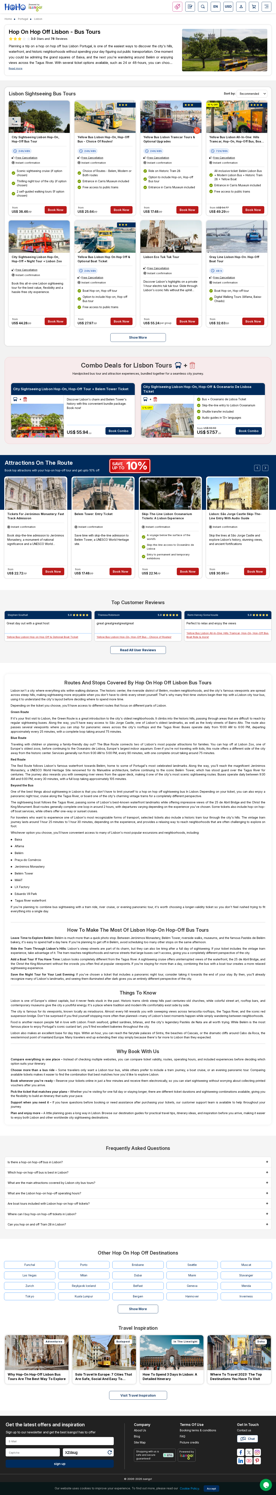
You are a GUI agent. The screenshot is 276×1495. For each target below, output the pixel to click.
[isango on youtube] (249, 1460)
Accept (211, 1488)
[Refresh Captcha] (109, 1453)
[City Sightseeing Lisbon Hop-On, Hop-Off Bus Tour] (39, 117)
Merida (246, 1285)
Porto (84, 1264)
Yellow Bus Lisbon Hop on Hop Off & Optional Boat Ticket (104, 259)
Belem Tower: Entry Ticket (94, 514)
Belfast (138, 1285)
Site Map (140, 1442)
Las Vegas (30, 1275)
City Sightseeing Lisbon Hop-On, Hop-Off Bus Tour (35, 139)
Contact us (244, 1430)
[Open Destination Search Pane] (203, 7)
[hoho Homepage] (15, 7)
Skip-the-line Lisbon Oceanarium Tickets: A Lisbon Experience (167, 516)
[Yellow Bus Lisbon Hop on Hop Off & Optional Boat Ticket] (105, 236)
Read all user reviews (138, 650)
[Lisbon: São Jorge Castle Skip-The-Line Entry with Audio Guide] (237, 493)
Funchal (29, 1264)
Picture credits (189, 1442)
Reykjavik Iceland (84, 1285)
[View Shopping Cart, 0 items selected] (254, 7)
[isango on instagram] (257, 1452)
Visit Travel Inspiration (138, 1395)
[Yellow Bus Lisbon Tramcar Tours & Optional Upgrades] (170, 117)
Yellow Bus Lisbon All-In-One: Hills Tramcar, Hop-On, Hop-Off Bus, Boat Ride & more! (235, 139)
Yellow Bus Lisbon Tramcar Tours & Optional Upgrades (169, 139)
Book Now (55, 210)
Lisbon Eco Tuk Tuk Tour (161, 257)
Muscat (246, 1264)
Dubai (138, 1275)
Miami (192, 1275)
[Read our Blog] (190, 7)
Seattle (192, 1264)
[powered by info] (187, 1457)
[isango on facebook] (240, 1452)
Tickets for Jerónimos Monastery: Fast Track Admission (35, 516)
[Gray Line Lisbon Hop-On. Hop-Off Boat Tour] (236, 236)
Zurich (29, 1285)
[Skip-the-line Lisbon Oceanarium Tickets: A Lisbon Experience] (170, 493)
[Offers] (177, 7)
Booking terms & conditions (198, 1430)
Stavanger (246, 1275)
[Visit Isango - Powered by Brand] (35, 8)
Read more (15, 68)
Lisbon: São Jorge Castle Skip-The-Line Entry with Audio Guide (235, 516)
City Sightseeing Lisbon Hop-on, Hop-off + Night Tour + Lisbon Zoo (37, 259)
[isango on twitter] (249, 1452)
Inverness (246, 1296)
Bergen (138, 1296)
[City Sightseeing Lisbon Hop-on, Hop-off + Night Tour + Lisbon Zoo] (39, 236)
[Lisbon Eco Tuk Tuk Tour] (170, 236)
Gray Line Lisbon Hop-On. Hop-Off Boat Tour (234, 259)
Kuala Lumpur (84, 1296)
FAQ (182, 1436)
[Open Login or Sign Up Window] (241, 7)
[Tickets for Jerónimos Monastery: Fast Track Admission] (35, 493)
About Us (140, 1430)
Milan (83, 1275)
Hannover (192, 1296)
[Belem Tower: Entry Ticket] (103, 493)
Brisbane (138, 1264)
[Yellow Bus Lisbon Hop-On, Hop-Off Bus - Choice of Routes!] (105, 117)
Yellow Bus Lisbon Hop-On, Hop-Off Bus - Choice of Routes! (103, 139)
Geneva (192, 1285)
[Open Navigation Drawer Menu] (266, 7)
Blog (137, 1436)
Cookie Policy (189, 1488)
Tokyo (29, 1296)
